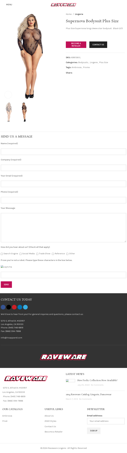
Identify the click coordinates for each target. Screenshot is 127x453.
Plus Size (103, 62)
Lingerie (79, 14)
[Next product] (123, 14)
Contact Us (50, 426)
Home (69, 14)
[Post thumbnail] (70, 383)
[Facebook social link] (74, 73)
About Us (49, 415)
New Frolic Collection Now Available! (97, 380)
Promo (86, 67)
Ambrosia (76, 67)
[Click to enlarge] (8, 94)
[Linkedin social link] (85, 73)
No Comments (97, 385)
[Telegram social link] (89, 73)
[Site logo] (63, 4)
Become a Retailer (54, 431)
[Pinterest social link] (82, 73)
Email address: (95, 415)
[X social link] (78, 73)
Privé (4, 421)
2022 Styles (50, 421)
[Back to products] (119, 14)
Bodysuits (83, 62)
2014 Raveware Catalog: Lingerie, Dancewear (88, 394)
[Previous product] (115, 14)
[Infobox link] (63, 326)
